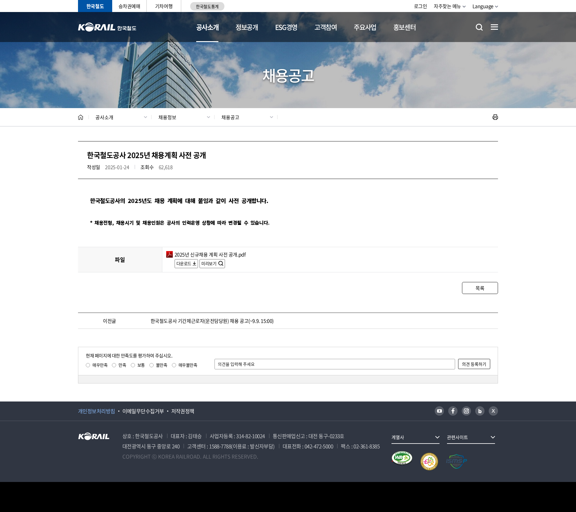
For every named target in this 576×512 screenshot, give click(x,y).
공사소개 (207, 27)
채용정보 (167, 117)
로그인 (420, 6)
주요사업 (365, 27)
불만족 (161, 364)
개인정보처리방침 (96, 411)
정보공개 (247, 27)
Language (483, 6)
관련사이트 (457, 437)
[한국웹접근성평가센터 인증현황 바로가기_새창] (402, 461)
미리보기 (209, 263)
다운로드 (183, 263)
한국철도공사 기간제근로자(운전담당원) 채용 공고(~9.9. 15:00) (212, 320)
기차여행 (163, 6)
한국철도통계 (207, 6)
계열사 (398, 437)
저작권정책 (182, 411)
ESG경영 (286, 27)
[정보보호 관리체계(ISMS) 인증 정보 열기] (456, 461)
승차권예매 (129, 6)
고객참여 (325, 27)
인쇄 (495, 117)
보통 (141, 364)
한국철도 (95, 6)
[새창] (439, 411)
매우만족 (99, 364)
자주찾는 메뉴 (447, 6)
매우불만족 (187, 364)
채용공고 (230, 117)
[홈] (80, 117)
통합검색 (479, 27)
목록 (480, 288)
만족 (122, 364)
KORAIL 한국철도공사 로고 (107, 27)
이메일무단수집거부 (143, 411)
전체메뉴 (494, 27)
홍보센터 (404, 27)
